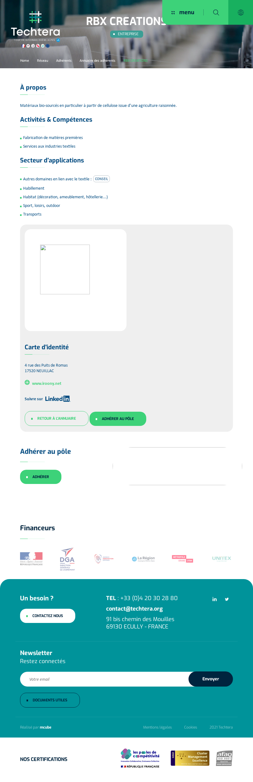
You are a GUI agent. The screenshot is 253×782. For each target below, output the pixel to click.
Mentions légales (157, 727)
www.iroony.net (46, 383)
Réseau (42, 60)
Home (24, 60)
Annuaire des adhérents (97, 60)
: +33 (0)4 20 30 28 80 (142, 598)
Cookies (190, 727)
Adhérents (64, 60)
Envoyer (210, 679)
